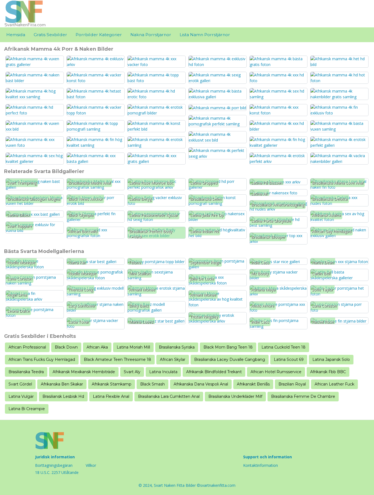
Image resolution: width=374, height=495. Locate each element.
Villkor (91, 465)
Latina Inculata (163, 371)
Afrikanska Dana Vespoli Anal (201, 384)
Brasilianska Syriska (177, 347)
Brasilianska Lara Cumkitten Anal (169, 396)
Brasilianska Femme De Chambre (303, 396)
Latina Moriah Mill (133, 347)
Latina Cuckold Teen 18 (283, 347)
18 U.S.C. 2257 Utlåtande (57, 472)
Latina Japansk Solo (331, 359)
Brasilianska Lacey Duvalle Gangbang (229, 359)
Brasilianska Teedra (26, 371)
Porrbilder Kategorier (99, 34)
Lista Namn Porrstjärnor (205, 34)
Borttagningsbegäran (54, 465)
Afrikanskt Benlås (253, 384)
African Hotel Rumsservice (276, 371)
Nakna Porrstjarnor (150, 34)
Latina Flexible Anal (111, 396)
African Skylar (172, 359)
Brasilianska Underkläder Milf (235, 396)
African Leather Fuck (334, 384)
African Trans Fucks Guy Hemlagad (41, 359)
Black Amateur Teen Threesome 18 (117, 359)
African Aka (97, 347)
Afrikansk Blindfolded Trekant (214, 371)
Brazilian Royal (292, 384)
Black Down (66, 347)
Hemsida (15, 34)
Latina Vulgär (21, 396)
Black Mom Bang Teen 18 (228, 347)
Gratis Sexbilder (50, 34)
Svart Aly (132, 371)
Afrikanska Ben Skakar (62, 384)
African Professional (27, 347)
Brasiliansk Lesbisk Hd (63, 396)
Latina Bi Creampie (26, 408)
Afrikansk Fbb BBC (328, 371)
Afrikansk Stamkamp (111, 384)
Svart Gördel (20, 384)
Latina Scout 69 (289, 359)
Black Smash (152, 384)
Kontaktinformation (260, 465)
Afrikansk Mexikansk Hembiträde (84, 371)
